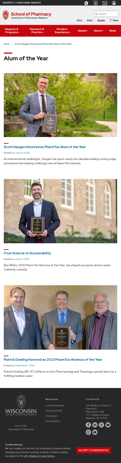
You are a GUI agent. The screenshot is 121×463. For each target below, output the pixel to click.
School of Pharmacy (31, 14)
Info (79, 20)
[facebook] (88, 425)
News (112, 30)
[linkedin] (95, 425)
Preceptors (51, 416)
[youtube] (95, 432)
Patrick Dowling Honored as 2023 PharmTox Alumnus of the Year (53, 360)
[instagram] (88, 432)
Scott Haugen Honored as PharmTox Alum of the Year (45, 147)
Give (115, 20)
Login (114, 3)
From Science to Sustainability (27, 253)
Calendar (104, 3)
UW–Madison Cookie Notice (39, 456)
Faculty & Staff (53, 410)
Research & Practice (37, 30)
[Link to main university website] (21, 416)
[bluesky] (108, 425)
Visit (90, 20)
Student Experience (62, 30)
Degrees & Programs (11, 30)
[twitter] (101, 425)
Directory (95, 3)
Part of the (21, 427)
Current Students (54, 405)
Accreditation (52, 421)
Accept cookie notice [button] (93, 450)
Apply (101, 20)
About (98, 30)
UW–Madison (22, 2)
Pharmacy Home (86, 3)
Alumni (82, 30)
